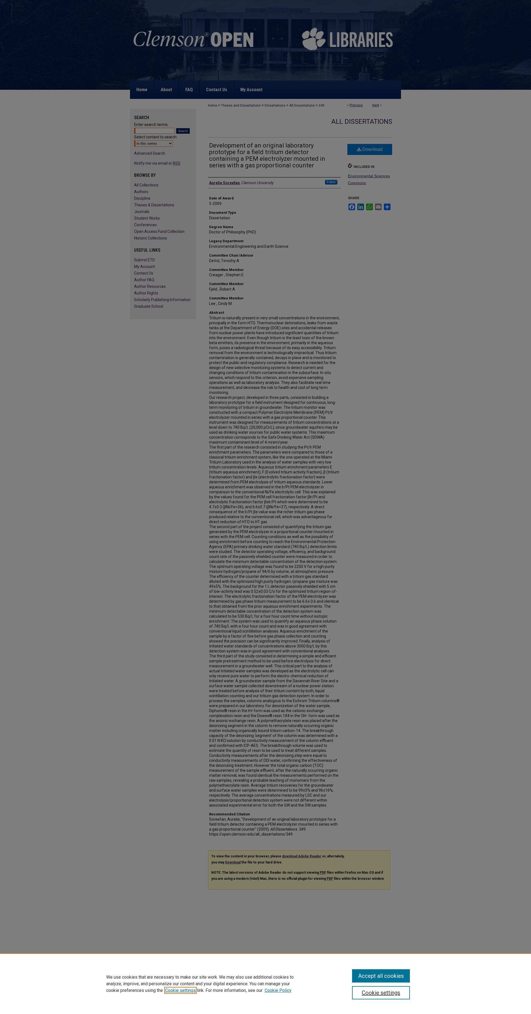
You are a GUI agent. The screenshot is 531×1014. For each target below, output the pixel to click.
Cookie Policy (278, 990)
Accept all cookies (381, 976)
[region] (265, 983)
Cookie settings (180, 990)
